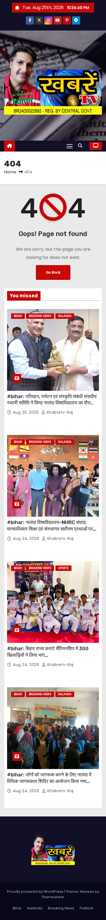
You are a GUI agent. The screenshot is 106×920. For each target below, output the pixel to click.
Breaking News (40, 316)
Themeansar (52, 897)
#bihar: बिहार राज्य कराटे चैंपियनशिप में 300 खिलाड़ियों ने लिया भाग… (48, 652)
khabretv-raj (59, 412)
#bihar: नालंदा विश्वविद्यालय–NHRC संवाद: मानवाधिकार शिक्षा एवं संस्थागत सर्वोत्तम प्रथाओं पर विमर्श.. (50, 528)
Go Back (53, 272)
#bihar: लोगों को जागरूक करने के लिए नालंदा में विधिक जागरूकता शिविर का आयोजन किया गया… (49, 778)
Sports (63, 568)
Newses (87, 891)
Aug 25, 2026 (26, 412)
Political (86, 908)
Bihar (18, 316)
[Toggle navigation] (69, 146)
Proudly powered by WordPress (35, 891)
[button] (81, 146)
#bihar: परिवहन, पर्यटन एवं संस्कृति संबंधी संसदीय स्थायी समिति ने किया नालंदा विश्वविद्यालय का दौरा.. (51, 400)
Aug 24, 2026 (26, 538)
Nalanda (64, 316)
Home (10, 172)
